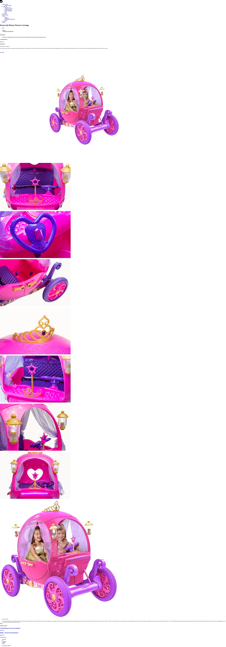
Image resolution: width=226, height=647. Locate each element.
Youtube (3, 642)
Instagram (4, 641)
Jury (5, 11)
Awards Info (4, 6)
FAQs (6, 12)
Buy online (2, 52)
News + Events (5, 14)
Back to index (3, 637)
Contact (3, 22)
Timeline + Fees (8, 7)
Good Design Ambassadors (10, 19)
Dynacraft (2, 41)
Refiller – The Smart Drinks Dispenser (9, 632)
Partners (3, 21)
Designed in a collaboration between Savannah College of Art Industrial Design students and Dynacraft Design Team (24, 37)
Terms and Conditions (6, 645)
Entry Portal (4, 13)
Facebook (4, 639)
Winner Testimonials (8, 10)
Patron (6, 17)
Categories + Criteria (8, 8)
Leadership (7, 18)
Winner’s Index (5, 4)
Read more (2, 630)
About (3, 16)
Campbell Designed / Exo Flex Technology (10, 628)
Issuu (3, 643)
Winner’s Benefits (8, 9)
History (6, 20)
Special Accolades (8, 5)
